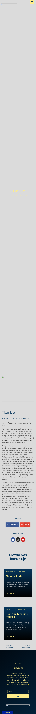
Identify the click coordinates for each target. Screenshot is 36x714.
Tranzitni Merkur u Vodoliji (17, 616)
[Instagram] (18, 539)
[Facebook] (13, 539)
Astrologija (25, 418)
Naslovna (12, 196)
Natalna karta (14, 577)
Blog (17, 196)
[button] (32, 2)
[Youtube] (23, 539)
